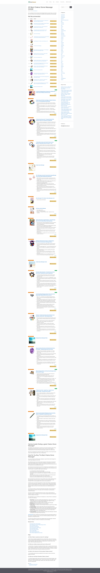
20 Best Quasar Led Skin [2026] (33, 564)
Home (62, 53)
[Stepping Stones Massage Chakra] (31, 70)
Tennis (62, 71)
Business (62, 22)
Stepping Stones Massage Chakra (38, 86)
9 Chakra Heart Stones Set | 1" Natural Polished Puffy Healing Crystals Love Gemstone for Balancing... (45, 120)
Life (61, 59)
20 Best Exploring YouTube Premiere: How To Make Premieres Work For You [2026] (66, 113)
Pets (61, 62)
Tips (61, 74)
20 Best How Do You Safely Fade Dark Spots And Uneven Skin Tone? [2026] (66, 88)
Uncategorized (63, 78)
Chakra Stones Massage (37, 33)
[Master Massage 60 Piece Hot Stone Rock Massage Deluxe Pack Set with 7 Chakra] (31, 77)
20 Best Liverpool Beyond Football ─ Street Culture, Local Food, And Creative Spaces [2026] (66, 91)
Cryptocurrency (63, 30)
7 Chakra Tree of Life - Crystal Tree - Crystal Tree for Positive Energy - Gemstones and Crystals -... (45, 391)
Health (62, 50)
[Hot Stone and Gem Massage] (31, 46)
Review (62, 65)
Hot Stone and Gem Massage (37, 45)
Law (61, 58)
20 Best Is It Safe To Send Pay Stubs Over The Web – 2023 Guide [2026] (65, 94)
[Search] (71, 7)
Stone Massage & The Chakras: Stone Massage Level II (45, 198)
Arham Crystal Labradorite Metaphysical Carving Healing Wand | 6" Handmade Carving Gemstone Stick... (45, 414)
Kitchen (62, 57)
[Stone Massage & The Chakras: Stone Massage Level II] (31, 41)
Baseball (62, 18)
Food (61, 41)
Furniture (62, 42)
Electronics (62, 34)
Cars (61, 25)
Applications (63, 16)
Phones (62, 63)
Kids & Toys (63, 55)
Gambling (62, 45)
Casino (62, 26)
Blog (61, 21)
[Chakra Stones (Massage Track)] (31, 57)
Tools (62, 75)
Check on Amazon (53, 30)
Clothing (62, 29)
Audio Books (63, 17)
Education (62, 33)
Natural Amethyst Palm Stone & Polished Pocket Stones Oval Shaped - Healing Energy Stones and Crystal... (45, 349)
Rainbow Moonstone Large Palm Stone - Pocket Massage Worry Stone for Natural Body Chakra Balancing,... (45, 220)
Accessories (63, 14)
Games (62, 46)
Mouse (62, 61)
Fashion (62, 37)
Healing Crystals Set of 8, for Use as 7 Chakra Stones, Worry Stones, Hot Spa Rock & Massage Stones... (45, 241)
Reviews (30, 563)
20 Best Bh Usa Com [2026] (33, 565)
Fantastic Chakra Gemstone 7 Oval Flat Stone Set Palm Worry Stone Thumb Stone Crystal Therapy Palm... (45, 273)
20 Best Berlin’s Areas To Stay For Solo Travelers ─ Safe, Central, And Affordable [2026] (66, 100)
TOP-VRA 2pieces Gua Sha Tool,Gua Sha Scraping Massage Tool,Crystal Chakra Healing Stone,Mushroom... (46, 176)
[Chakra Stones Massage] (31, 33)
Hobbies (62, 51)
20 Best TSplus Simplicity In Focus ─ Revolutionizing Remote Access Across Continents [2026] (66, 110)
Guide (62, 49)
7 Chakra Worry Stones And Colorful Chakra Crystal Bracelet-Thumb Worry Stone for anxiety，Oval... (45, 143)
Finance (62, 38)
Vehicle (62, 79)
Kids (61, 54)
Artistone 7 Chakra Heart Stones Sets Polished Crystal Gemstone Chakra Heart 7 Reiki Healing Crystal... (45, 316)
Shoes (62, 67)
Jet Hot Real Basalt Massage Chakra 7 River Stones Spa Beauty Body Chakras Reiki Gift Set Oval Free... (45, 295)
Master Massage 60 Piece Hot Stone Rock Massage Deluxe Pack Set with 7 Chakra (46, 372)
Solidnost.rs (51, 571)
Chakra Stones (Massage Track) (38, 57)
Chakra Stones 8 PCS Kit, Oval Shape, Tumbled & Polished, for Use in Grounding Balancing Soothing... (46, 101)
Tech (61, 70)
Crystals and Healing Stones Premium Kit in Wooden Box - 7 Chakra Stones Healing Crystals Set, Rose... (46, 92)
